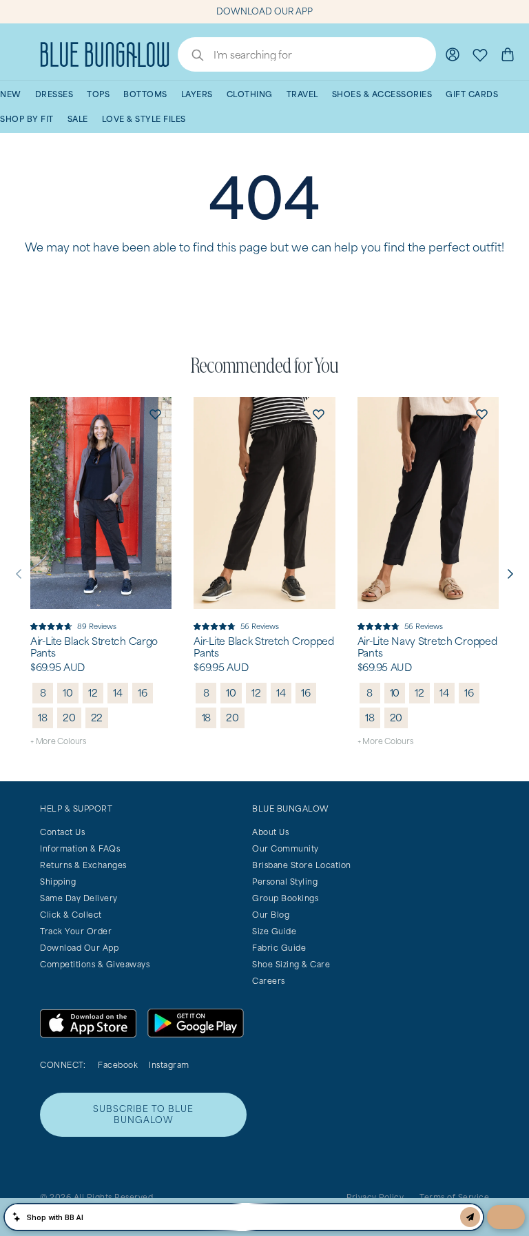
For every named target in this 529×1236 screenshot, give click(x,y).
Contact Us (62, 831)
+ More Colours (58, 741)
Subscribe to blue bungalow (143, 1114)
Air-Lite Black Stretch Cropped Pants (264, 647)
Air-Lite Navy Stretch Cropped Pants (427, 647)
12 (93, 693)
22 (97, 717)
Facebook (118, 1064)
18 (43, 717)
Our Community (285, 848)
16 (142, 693)
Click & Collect (71, 914)
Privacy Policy (375, 1197)
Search (190, 56)
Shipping (58, 881)
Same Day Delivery (79, 898)
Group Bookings (285, 898)
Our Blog (270, 914)
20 (69, 717)
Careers (268, 980)
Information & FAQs (80, 848)
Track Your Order (76, 931)
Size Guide (274, 931)
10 (68, 693)
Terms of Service (454, 1197)
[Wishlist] (480, 54)
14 (118, 693)
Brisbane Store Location (301, 865)
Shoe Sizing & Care (291, 964)
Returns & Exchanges (83, 865)
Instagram (169, 1064)
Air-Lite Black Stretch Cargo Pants (94, 647)
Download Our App (79, 947)
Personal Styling (285, 881)
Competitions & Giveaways (94, 964)
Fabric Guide (279, 947)
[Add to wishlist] (155, 413)
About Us (270, 831)
